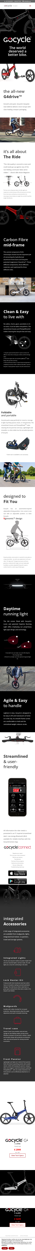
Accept (4, 1248)
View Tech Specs (17, 1155)
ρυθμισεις (4, 1245)
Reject (11, 1248)
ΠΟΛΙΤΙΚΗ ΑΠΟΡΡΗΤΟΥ (11, 1236)
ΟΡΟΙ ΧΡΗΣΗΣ (24, 1236)
